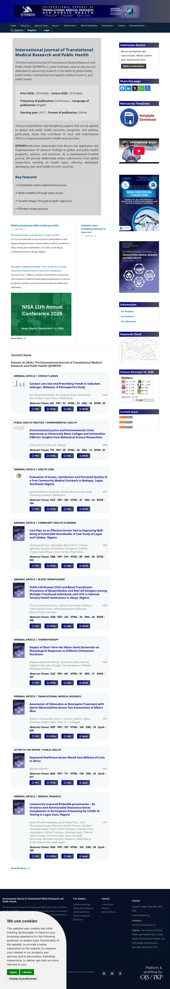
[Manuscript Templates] (139, 117)
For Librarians (128, 321)
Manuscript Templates (83, 908)
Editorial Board (109, 912)
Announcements (137, 25)
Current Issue (107, 904)
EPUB (85, 408)
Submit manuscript (81, 904)
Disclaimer (78, 919)
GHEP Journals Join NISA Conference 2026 (34, 225)
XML (68, 408)
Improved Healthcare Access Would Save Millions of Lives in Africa (67, 759)
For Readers (127, 311)
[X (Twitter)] (120, 974)
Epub (84, 736)
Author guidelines (81, 912)
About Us (24, 25)
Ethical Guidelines (89, 25)
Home (13, 25)
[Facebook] (104, 974)
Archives (106, 908)
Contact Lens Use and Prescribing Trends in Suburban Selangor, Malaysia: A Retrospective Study (65, 385)
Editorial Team (41, 25)
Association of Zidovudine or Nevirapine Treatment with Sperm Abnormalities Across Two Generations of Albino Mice (67, 707)
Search (18, 30)
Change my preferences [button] (23, 978)
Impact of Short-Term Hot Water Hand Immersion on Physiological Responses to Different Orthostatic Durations (64, 650)
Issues (55, 25)
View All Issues (19, 868)
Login (47, 30)
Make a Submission (133, 66)
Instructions (107, 25)
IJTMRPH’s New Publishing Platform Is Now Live (93, 229)
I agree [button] (13, 972)
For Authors (127, 316)
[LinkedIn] (112, 974)
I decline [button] (27, 972)
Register (32, 30)
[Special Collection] (139, 202)
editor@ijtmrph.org (140, 915)
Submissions (69, 25)
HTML (52, 408)
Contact (121, 25)
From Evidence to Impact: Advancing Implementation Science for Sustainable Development (39, 270)
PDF (36, 408)
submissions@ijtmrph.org (143, 925)
